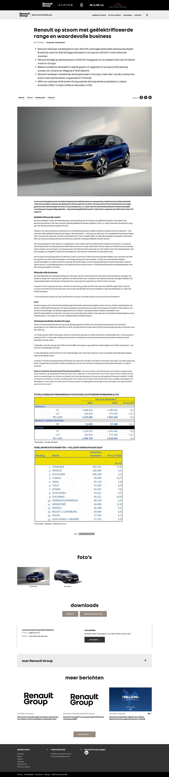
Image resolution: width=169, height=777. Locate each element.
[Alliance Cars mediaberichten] (118, 5)
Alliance (20, 761)
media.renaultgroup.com (61, 754)
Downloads (40, 98)
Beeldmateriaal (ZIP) (93, 614)
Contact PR (22, 764)
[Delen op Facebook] (141, 97)
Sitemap (47, 774)
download (33, 585)
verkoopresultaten (86, 534)
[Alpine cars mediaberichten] (65, 5)
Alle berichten (83, 734)
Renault (20, 754)
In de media (127, 15)
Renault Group (100, 15)
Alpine (20, 759)
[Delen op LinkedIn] (150, 97)
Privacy (20, 774)
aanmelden (93, 640)
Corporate (50, 42)
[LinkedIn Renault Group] (86, 753)
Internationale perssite (38, 636)
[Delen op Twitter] (145, 97)
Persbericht (60, 42)
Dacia (19, 756)
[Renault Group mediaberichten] (47, 5)
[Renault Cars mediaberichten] (81, 5)
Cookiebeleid (28, 774)
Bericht (70, 614)
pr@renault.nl (34, 633)
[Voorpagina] (25, 15)
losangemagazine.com (60, 756)
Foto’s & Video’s (114, 15)
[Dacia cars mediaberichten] (96, 5)
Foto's (30, 98)
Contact (137, 15)
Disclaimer (39, 774)
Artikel (21, 98)
